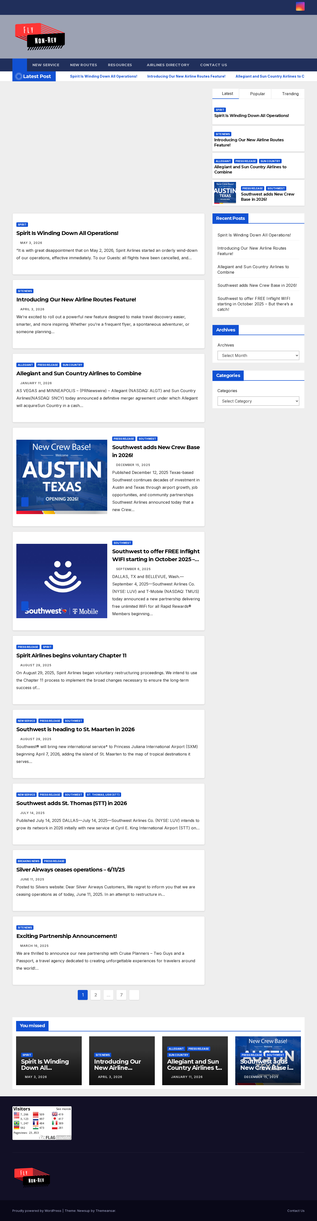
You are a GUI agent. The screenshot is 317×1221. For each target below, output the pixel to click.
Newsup (83, 1211)
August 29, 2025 (36, 665)
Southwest (276, 188)
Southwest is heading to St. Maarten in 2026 (75, 729)
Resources (120, 65)
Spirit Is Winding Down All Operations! (251, 115)
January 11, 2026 (36, 383)
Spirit (220, 109)
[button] (301, 64)
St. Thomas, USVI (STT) (103, 794)
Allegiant (223, 161)
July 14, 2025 (32, 813)
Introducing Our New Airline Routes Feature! (76, 299)
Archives (225, 345)
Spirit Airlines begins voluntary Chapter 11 (71, 655)
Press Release (246, 161)
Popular (257, 93)
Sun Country (270, 161)
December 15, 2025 (133, 465)
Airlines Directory (168, 65)
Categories (227, 390)
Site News (223, 134)
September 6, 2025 (133, 569)
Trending (290, 93)
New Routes (83, 65)
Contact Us (213, 65)
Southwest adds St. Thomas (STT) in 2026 (71, 803)
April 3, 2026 (32, 309)
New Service (45, 65)
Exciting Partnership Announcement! (66, 936)
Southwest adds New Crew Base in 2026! (257, 285)
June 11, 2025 (32, 879)
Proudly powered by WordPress (37, 1211)
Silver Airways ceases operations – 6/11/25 (70, 869)
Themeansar (105, 1211)
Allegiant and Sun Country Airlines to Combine (78, 373)
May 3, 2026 (31, 243)
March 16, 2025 (34, 946)
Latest (227, 93)
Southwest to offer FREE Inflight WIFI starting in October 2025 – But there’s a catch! (156, 559)
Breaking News (28, 861)
